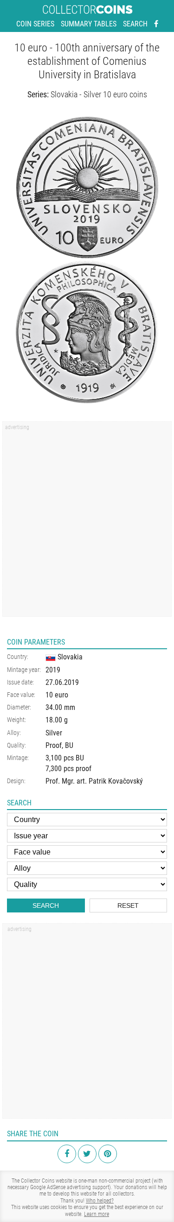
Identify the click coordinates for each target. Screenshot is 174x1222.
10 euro (56, 694)
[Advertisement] (87, 522)
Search (135, 23)
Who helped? (100, 1200)
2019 (52, 669)
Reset (128, 905)
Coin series (35, 23)
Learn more (96, 1214)
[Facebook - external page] (156, 24)
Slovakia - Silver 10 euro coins (99, 94)
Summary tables (88, 23)
